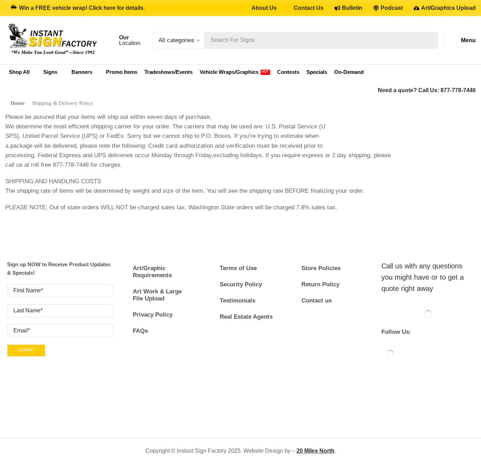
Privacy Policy (153, 314)
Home (18, 103)
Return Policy (320, 284)
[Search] (431, 40)
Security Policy (241, 284)
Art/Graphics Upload (448, 8)
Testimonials (237, 300)
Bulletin (352, 8)
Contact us (316, 300)
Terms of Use (238, 268)
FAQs (140, 330)
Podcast (392, 8)
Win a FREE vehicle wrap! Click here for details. (82, 8)
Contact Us (309, 8)
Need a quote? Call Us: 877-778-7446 (427, 90)
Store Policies (321, 268)
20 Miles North (315, 451)
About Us (264, 8)
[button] (463, 40)
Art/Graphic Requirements (152, 272)
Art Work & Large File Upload (157, 295)
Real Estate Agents (246, 316)
